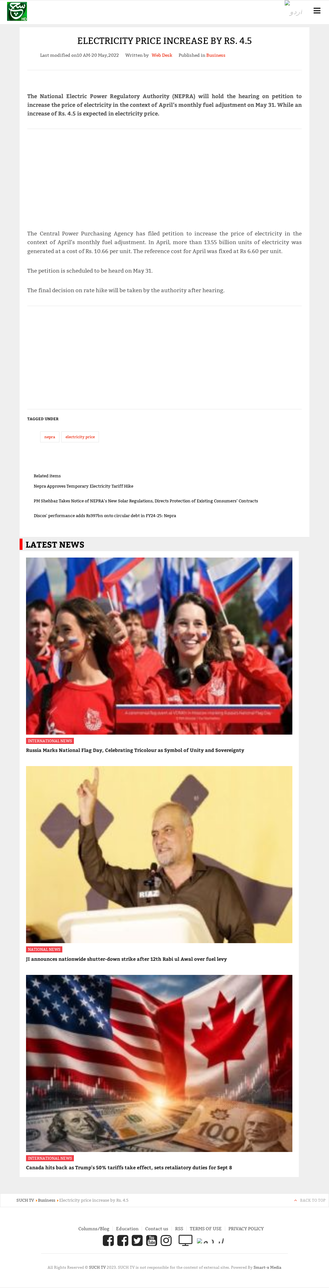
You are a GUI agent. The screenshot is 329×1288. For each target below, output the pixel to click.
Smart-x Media (267, 1267)
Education (127, 1229)
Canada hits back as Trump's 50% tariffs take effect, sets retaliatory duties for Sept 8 (129, 1167)
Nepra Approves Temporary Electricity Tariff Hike (83, 486)
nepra (49, 436)
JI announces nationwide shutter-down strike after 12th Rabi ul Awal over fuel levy (126, 959)
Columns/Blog (93, 1229)
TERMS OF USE (206, 1229)
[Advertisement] (165, 176)
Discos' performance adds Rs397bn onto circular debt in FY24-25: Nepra (105, 515)
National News (44, 949)
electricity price (80, 436)
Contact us (156, 1229)
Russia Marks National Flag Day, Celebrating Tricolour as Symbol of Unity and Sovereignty (135, 750)
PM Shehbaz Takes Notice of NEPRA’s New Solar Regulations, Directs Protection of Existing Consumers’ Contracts (146, 500)
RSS (179, 1229)
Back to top (312, 1200)
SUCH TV (98, 1267)
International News (50, 740)
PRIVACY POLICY (246, 1229)
